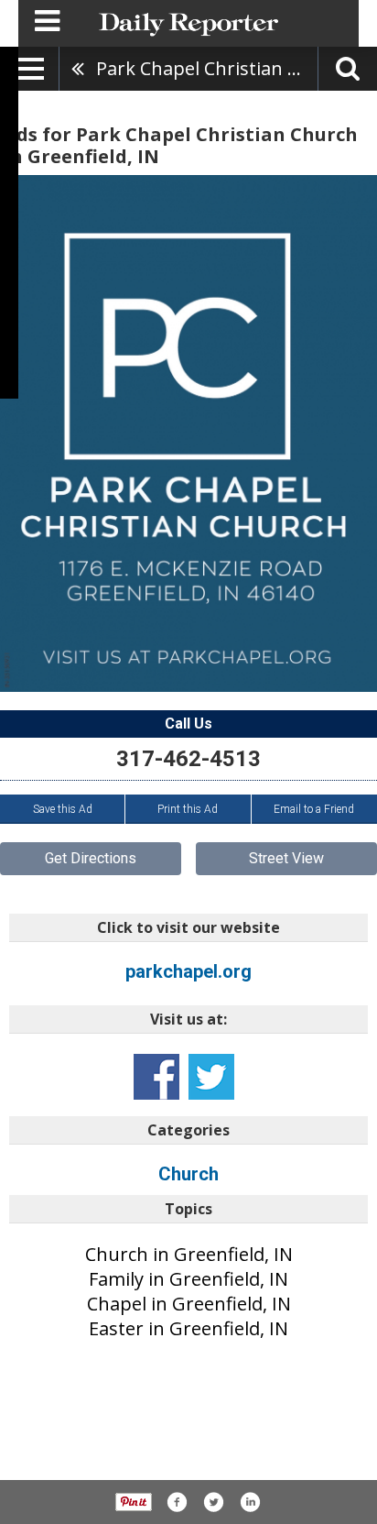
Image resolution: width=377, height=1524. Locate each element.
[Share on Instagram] (250, 1502)
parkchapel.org (188, 971)
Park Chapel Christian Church (207, 68)
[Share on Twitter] (213, 1502)
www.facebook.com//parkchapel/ (156, 1077)
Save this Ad (62, 809)
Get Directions (90, 858)
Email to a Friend (314, 809)
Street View (286, 858)
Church (188, 1174)
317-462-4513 (188, 759)
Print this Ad (187, 809)
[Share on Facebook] (176, 1502)
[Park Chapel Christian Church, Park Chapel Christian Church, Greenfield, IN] (188, 433)
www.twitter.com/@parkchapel (211, 1077)
